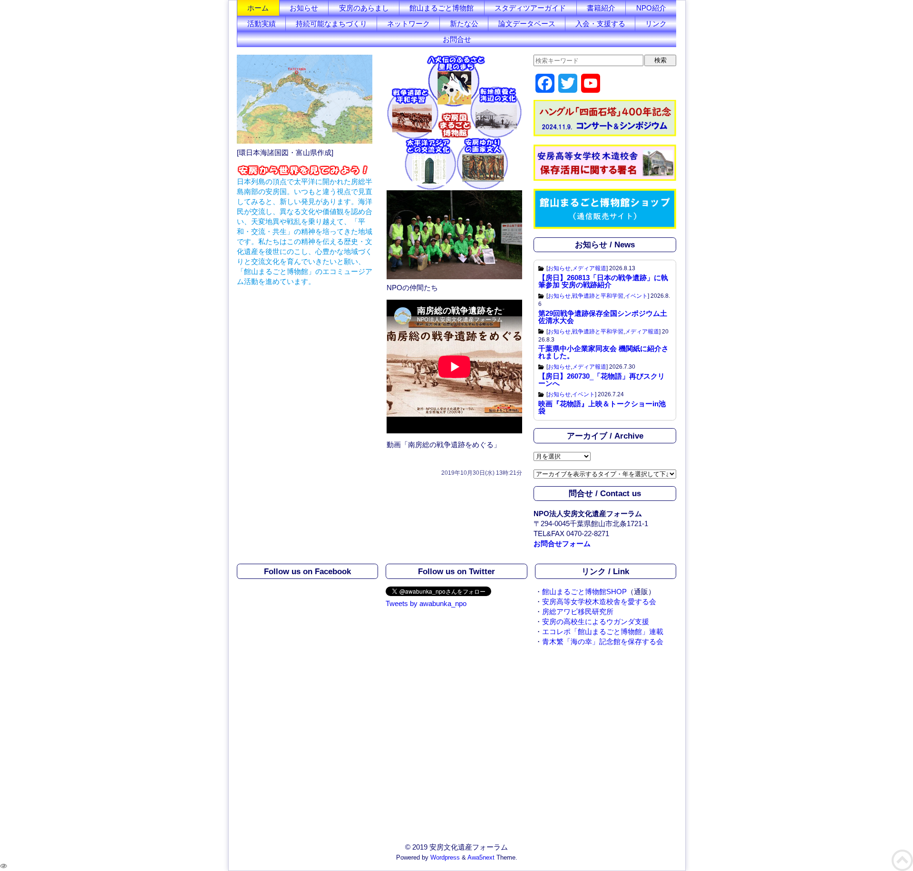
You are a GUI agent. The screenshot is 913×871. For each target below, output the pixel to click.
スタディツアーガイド (530, 8)
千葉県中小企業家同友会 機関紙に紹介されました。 (603, 352)
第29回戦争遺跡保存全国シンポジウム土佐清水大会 (602, 316)
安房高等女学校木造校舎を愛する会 (599, 601)
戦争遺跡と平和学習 (597, 296)
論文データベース (526, 24)
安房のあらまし (364, 8)
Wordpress (445, 857)
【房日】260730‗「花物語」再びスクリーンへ (601, 379)
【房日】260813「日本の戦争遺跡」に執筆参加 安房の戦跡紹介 (603, 281)
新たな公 (464, 24)
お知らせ (304, 8)
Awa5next (481, 857)
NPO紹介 (651, 8)
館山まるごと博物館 (441, 8)
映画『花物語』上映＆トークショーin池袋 (602, 407)
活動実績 (261, 24)
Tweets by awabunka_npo (426, 603)
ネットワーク (408, 24)
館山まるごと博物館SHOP (584, 591)
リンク (656, 24)
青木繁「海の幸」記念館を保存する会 (602, 641)
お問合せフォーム (562, 543)
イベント (636, 296)
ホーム (258, 8)
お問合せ (457, 39)
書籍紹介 (601, 8)
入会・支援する (600, 24)
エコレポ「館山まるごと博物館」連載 (602, 631)
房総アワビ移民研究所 (577, 611)
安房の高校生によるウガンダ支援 (595, 621)
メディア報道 (589, 268)
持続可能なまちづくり (331, 24)
